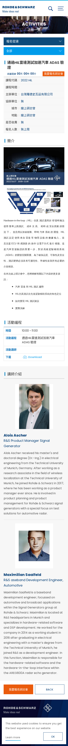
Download (35, 357)
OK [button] (53, 736)
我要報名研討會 (53, 74)
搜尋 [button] (50, 8)
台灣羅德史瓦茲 (19, 7)
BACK (49, 689)
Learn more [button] (13, 737)
